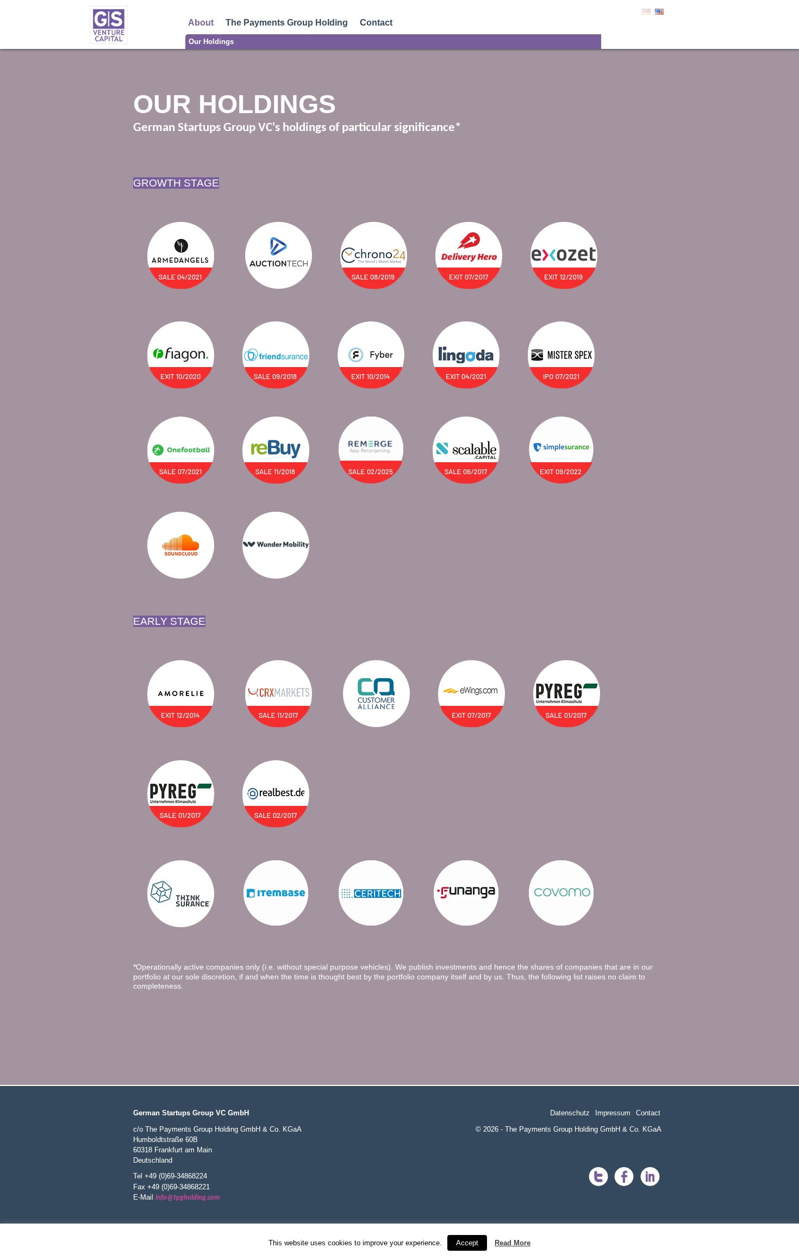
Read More (512, 1243)
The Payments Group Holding (287, 22)
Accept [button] (467, 1243)
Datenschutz (570, 1113)
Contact (376, 22)
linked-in (650, 1177)
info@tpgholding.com (187, 1197)
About (201, 22)
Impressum (613, 1113)
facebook (624, 1177)
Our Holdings (211, 42)
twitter (598, 1177)
